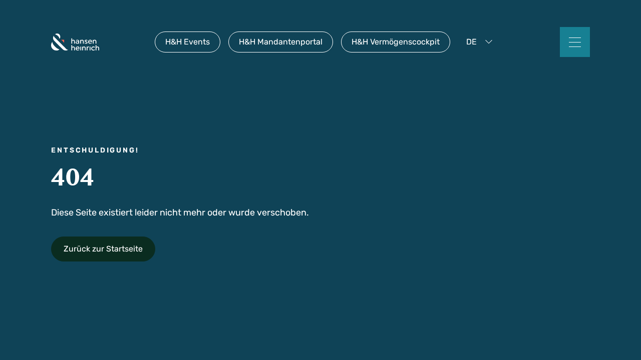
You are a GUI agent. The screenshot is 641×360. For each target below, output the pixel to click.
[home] (75, 42)
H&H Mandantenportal (281, 41)
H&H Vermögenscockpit (396, 41)
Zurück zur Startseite (103, 249)
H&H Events (187, 41)
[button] (481, 42)
